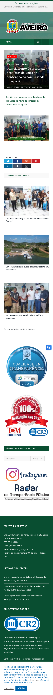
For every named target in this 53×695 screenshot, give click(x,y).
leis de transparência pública (30, 648)
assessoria (35, 641)
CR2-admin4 (15, 87)
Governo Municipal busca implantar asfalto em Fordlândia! (27, 6)
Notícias (11, 57)
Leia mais (34, 679)
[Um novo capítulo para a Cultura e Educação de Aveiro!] (26, 201)
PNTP (16, 658)
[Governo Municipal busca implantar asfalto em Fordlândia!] (26, 250)
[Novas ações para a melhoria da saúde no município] (26, 298)
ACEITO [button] (21, 688)
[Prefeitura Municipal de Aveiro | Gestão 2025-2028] (26, 26)
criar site (21, 637)
